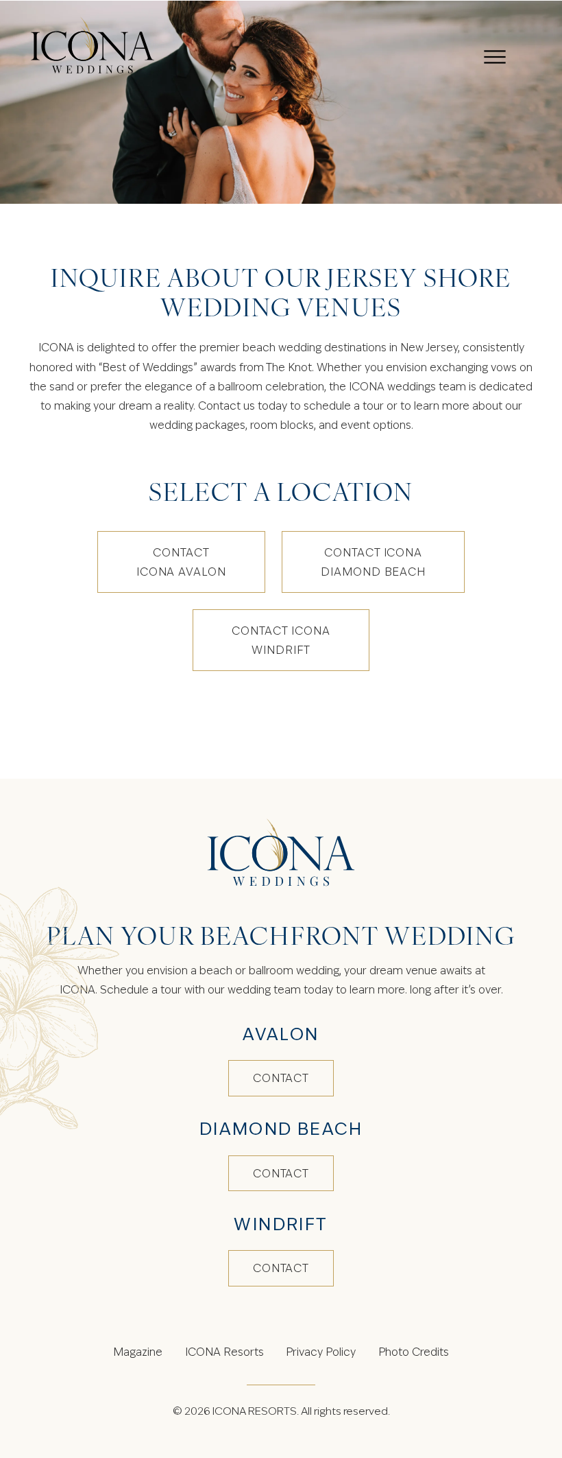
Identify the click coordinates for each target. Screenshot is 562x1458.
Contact (281, 1078)
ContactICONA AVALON (181, 561)
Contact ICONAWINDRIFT (281, 640)
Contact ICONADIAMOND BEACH (373, 561)
